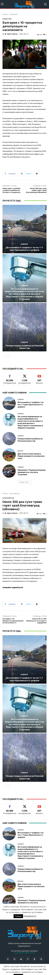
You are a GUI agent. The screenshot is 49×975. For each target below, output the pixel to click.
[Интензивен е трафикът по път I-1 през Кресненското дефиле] (24, 229)
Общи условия (32, 970)
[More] (36, 173)
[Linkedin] (21, 959)
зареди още (23, 482)
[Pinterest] (27, 959)
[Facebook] (7, 959)
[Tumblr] (34, 959)
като (10, 375)
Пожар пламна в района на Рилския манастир (24, 346)
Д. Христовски (11, 34)
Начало (5, 14)
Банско (20, 451)
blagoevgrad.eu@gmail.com (24, 953)
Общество (13, 14)
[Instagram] (14, 959)
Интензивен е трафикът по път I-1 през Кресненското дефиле (24, 248)
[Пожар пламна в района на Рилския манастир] (24, 327)
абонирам (39, 375)
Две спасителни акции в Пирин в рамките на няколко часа (31, 456)
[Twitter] (41, 959)
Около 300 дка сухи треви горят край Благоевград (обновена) (36, 190)
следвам (24, 375)
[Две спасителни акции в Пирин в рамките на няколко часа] (9, 454)
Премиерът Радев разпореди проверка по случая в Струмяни (32, 472)
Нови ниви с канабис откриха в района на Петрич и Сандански (11, 190)
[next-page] (8, 356)
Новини (24, 244)
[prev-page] (4, 356)
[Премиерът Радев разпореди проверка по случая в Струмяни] (9, 471)
